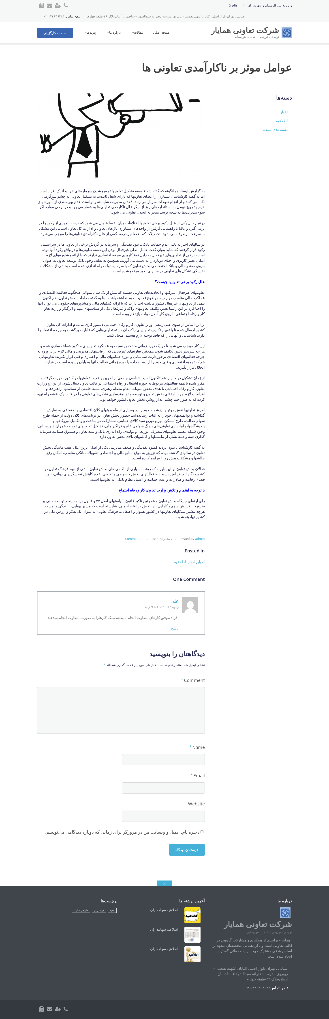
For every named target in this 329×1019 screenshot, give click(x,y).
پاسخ (175, 628)
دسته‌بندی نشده (275, 129)
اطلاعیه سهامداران (164, 909)
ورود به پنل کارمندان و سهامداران (270, 5)
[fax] (41, 5)
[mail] (49, 5)
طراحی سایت (81, 910)
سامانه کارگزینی (54, 32)
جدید (112, 910)
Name (198, 747)
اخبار (201, 561)
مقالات (138, 32)
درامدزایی (99, 910)
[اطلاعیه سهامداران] (192, 915)
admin (200, 539)
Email (199, 775)
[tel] (66, 5)
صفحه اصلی (161, 32)
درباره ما (115, 32)
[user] (58, 5)
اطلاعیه (180, 561)
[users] (58, 1009)
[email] (49, 1009)
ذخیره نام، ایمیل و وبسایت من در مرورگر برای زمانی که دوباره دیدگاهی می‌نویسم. (122, 832)
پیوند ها (91, 32)
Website (196, 804)
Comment (194, 680)
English (234, 5)
